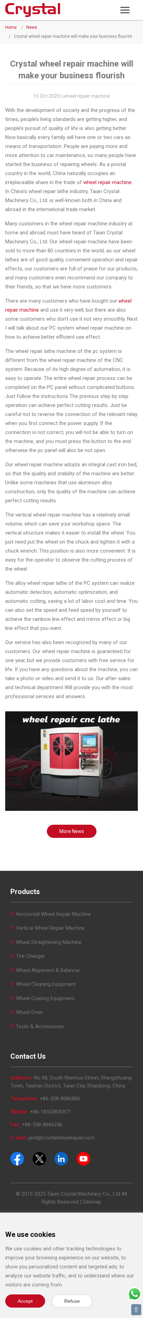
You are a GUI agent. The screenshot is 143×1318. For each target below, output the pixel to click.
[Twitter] (39, 1158)
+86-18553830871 (50, 1112)
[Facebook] (17, 1158)
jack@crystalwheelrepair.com (61, 1138)
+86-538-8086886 (60, 1098)
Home (11, 27)
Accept (25, 1301)
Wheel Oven (29, 1012)
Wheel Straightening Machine (49, 942)
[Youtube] (83, 1158)
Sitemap (92, 1202)
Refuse (72, 1301)
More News (71, 831)
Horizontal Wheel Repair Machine (53, 914)
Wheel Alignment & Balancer (48, 970)
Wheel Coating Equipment (45, 998)
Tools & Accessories (40, 1026)
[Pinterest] (61, 1158)
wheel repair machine (107, 182)
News (31, 27)
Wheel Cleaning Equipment (46, 984)
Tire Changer (30, 956)
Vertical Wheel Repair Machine (50, 928)
